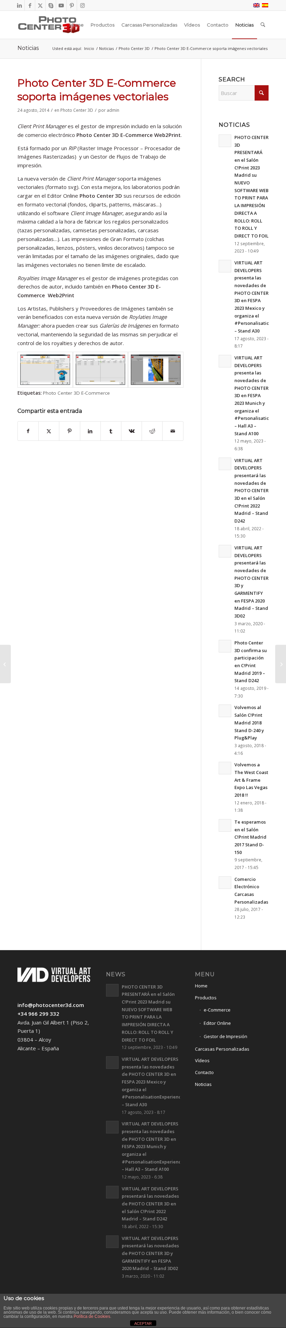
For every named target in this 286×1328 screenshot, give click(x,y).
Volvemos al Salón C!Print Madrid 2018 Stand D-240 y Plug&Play (249, 722)
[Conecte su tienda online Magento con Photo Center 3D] (5, 664)
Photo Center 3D (76, 110)
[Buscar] (263, 25)
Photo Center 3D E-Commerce (76, 393)
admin (113, 110)
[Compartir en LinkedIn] (90, 431)
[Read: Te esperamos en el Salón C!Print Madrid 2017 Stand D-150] (225, 825)
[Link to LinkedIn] (19, 5)
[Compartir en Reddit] (152, 431)
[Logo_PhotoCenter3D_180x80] (48, 25)
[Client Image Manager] (100, 370)
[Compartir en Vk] (131, 431)
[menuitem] (76, 25)
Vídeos (202, 1060)
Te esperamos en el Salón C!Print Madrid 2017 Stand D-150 (250, 837)
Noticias (28, 48)
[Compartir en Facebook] (28, 431)
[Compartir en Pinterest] (69, 431)
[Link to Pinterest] (72, 5)
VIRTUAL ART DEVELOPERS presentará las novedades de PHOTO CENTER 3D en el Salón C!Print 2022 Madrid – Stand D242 (251, 490)
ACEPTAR (143, 1323)
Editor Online (217, 1023)
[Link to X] (40, 5)
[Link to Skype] (51, 5)
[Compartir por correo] (173, 431)
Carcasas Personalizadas (222, 1049)
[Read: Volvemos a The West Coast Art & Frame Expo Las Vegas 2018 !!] (225, 768)
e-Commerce (217, 1010)
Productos (206, 997)
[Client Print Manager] (45, 370)
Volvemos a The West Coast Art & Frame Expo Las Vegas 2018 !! (251, 779)
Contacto (204, 1072)
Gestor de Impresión (225, 1036)
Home (201, 986)
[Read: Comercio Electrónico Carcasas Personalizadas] (225, 882)
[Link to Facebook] (30, 5)
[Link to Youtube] (61, 5)
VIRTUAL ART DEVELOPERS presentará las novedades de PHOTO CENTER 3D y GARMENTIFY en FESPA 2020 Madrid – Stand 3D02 (150, 1253)
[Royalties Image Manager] (155, 370)
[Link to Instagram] (82, 5)
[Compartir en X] (49, 431)
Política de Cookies (92, 1316)
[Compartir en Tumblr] (111, 431)
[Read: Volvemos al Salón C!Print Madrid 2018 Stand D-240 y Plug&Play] (225, 711)
